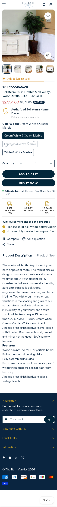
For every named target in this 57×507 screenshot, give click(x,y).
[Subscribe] (49, 419)
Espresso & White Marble (20, 144)
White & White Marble (18, 153)
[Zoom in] (47, 55)
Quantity (8, 163)
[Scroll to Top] (50, 489)
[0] (51, 4)
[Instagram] (16, 457)
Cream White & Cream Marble (23, 136)
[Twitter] (22, 457)
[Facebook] (10, 457)
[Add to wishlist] (47, 16)
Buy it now (28, 183)
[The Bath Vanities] (28, 5)
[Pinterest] (3, 457)
